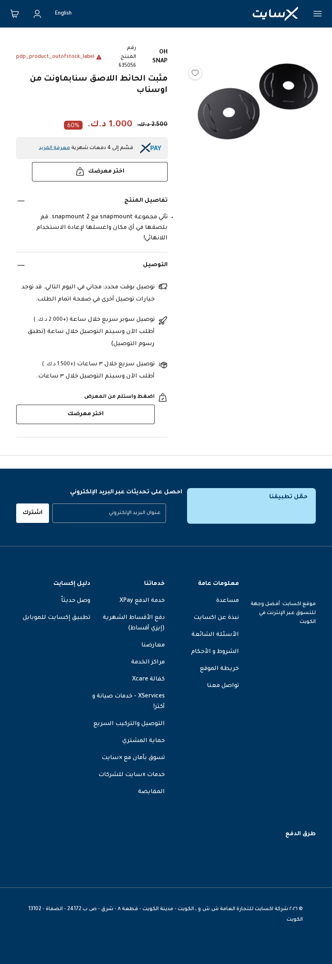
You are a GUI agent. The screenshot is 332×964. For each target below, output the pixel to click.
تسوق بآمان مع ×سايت (133, 758)
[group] (109, 513)
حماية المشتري (143, 741)
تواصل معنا (223, 686)
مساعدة (227, 601)
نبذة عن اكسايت (216, 618)
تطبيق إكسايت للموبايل (56, 618)
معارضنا (153, 645)
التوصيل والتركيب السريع (129, 724)
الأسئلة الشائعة (215, 635)
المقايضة (151, 792)
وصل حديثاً (75, 601)
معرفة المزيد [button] (54, 148)
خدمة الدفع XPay (142, 601)
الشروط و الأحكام (215, 652)
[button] (258, 132)
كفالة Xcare (148, 679)
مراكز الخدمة (148, 662)
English (63, 14)
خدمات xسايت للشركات (131, 775)
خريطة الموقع (219, 669)
